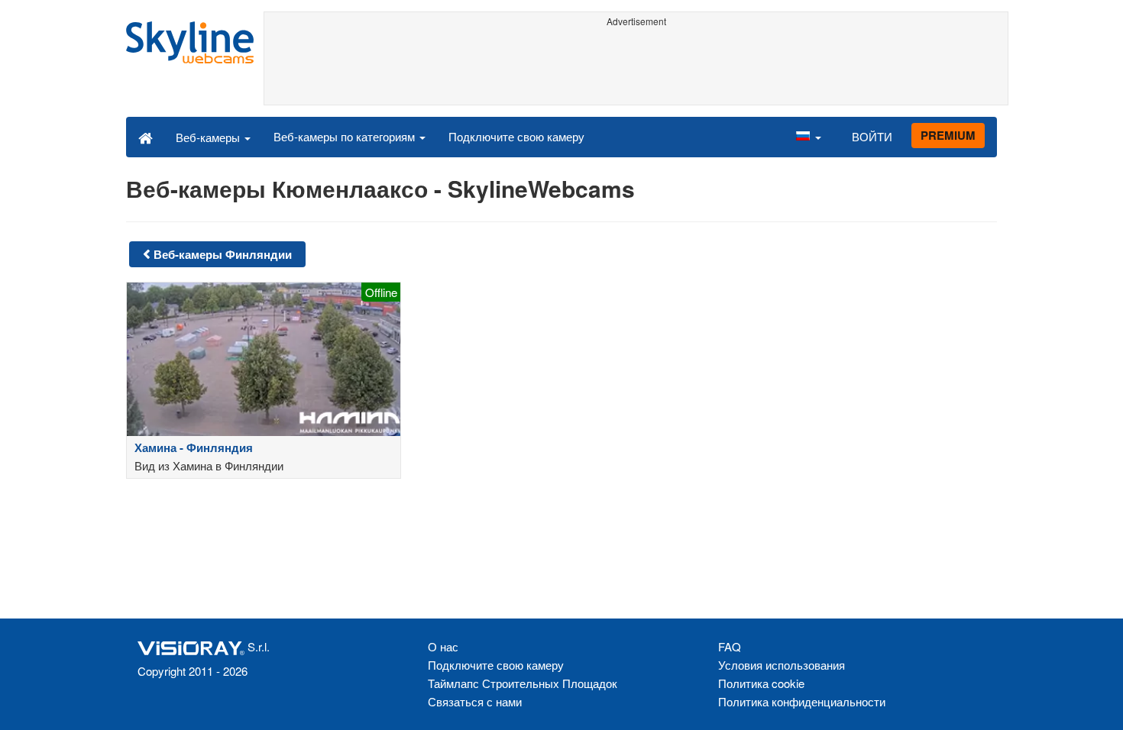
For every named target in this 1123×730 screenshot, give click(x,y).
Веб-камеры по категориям (345, 136)
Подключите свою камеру (516, 136)
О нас (443, 646)
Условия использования (781, 665)
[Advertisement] (636, 66)
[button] (808, 137)
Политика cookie (761, 683)
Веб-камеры (209, 137)
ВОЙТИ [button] (872, 136)
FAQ (729, 646)
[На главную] (145, 137)
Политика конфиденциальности (801, 701)
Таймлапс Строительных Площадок (522, 683)
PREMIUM (948, 135)
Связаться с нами (475, 701)
